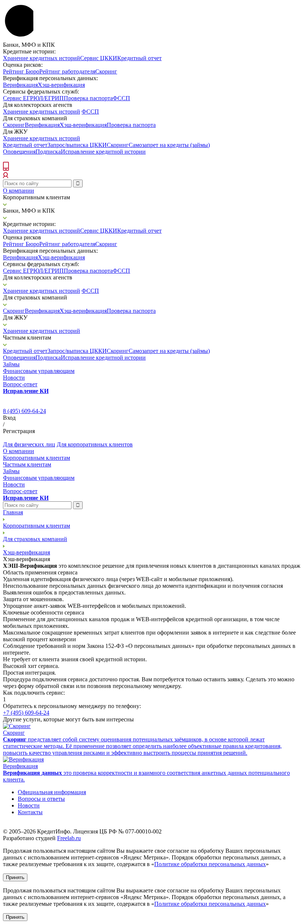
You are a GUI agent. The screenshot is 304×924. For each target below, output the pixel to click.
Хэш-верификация (61, 85)
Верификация (20, 85)
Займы (11, 364)
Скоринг (106, 71)
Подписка (48, 151)
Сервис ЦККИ (98, 58)
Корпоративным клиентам (36, 458)
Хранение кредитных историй (41, 58)
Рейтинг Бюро (21, 71)
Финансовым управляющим (39, 371)
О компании (18, 190)
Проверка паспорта (88, 98)
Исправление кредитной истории (103, 151)
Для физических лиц (29, 444)
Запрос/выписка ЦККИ (77, 145)
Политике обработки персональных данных (210, 864)
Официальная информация (52, 792)
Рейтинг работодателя (67, 71)
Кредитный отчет (139, 58)
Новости (14, 377)
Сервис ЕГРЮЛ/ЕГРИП (33, 98)
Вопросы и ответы (41, 799)
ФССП (121, 98)
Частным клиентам (27, 464)
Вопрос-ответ (20, 384)
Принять (15, 877)
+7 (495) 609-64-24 (26, 713)
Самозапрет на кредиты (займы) (169, 145)
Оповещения (19, 151)
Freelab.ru (69, 838)
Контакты (30, 812)
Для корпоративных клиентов (95, 444)
